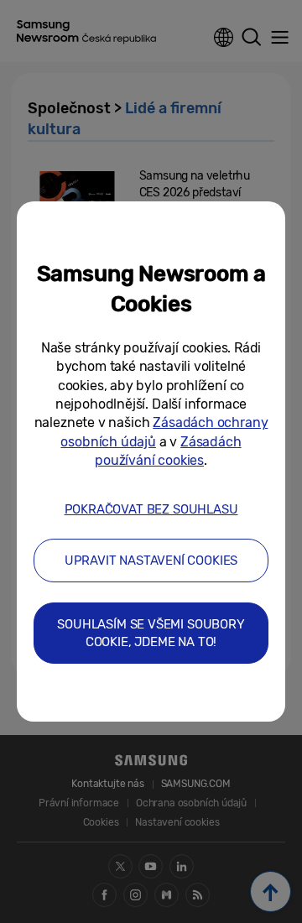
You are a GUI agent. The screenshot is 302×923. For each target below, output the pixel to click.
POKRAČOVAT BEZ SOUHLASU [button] (151, 509)
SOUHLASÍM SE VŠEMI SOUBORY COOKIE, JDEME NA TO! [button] (150, 633)
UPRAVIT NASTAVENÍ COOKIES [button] (151, 560)
